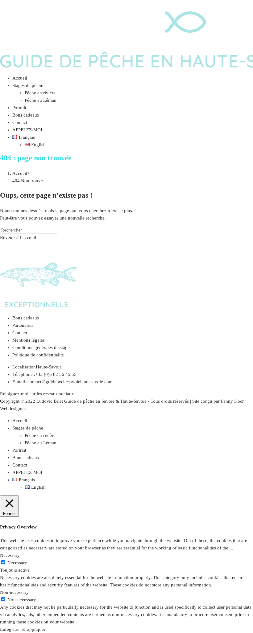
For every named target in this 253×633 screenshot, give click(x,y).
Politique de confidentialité (38, 354)
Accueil (19, 420)
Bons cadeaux (25, 317)
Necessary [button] (10, 555)
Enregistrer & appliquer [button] (22, 629)
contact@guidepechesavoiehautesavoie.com (70, 381)
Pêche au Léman (40, 442)
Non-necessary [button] (14, 592)
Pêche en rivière (40, 435)
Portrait (19, 450)
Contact (19, 332)
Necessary (17, 562)
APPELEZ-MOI (27, 472)
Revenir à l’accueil (18, 237)
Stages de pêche (27, 427)
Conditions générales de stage (41, 347)
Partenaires (22, 325)
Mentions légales (28, 340)
